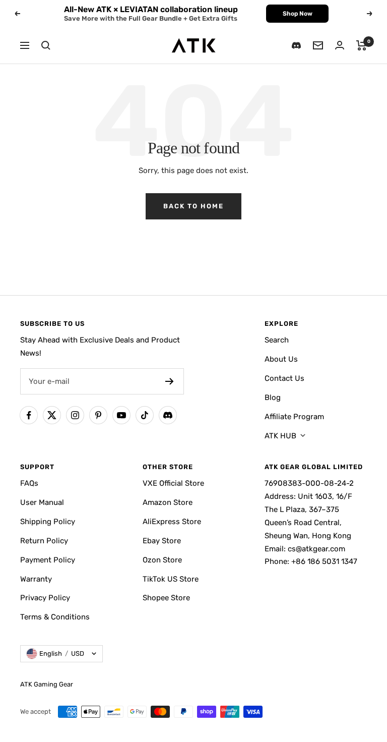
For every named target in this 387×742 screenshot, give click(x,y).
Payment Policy (47, 559)
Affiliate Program (294, 416)
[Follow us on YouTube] (121, 415)
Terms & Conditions (55, 616)
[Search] (45, 45)
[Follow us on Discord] (167, 415)
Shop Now (297, 13)
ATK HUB (280, 435)
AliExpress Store (172, 521)
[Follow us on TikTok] (144, 415)
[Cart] (361, 45)
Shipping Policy (47, 521)
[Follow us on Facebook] (28, 415)
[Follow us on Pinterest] (98, 415)
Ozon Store (162, 559)
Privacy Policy (45, 597)
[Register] (169, 381)
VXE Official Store (173, 483)
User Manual (42, 502)
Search (277, 340)
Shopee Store (166, 597)
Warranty (36, 579)
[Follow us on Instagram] (75, 415)
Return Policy (44, 540)
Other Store (168, 467)
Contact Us (284, 378)
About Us (281, 359)
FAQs (29, 483)
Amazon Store (167, 502)
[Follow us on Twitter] (51, 415)
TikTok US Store (171, 579)
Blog (273, 397)
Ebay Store (162, 540)
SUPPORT (37, 467)
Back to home (193, 206)
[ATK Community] (296, 45)
